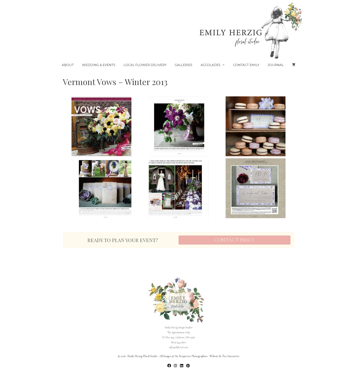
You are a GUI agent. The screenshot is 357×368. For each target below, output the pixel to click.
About (68, 65)
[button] (169, 365)
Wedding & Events (98, 65)
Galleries (183, 65)
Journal (276, 65)
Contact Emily (246, 65)
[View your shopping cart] (294, 65)
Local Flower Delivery (145, 65)
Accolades (210, 65)
